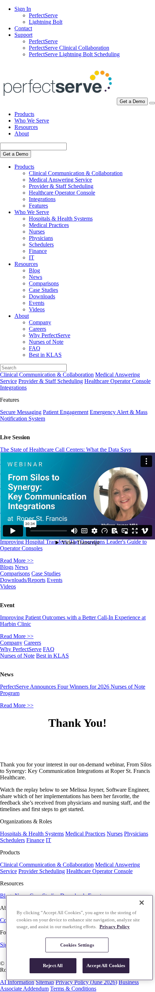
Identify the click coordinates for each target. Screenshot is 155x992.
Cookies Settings (77, 945)
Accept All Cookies (106, 965)
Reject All (53, 965)
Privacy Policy (114, 926)
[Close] (142, 903)
